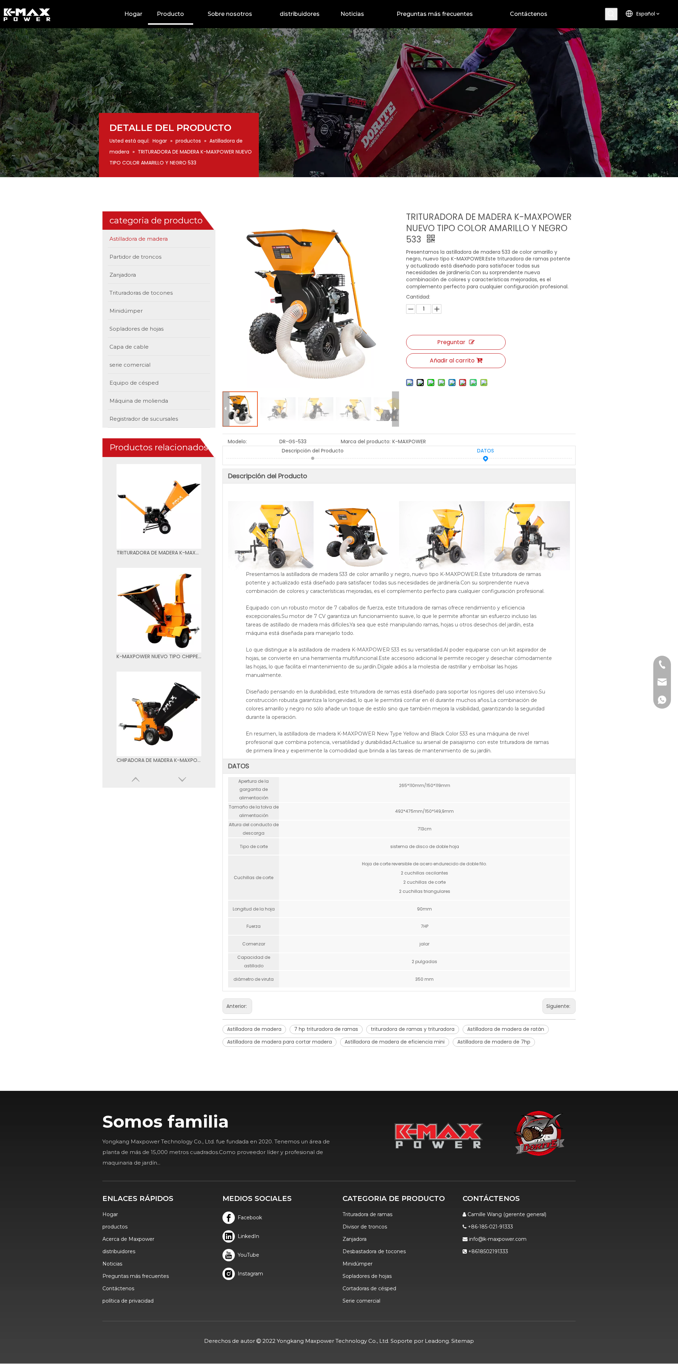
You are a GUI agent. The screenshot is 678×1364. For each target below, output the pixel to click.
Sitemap (462, 1341)
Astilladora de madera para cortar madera (279, 1041)
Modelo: (237, 441)
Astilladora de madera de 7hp (493, 1041)
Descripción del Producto (313, 450)
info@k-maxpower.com (498, 1239)
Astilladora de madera (254, 1029)
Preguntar (451, 342)
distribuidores (118, 1251)
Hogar (110, 1214)
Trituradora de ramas (367, 1214)
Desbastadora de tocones (374, 1251)
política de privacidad (128, 1301)
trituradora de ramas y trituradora (412, 1029)
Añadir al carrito (452, 360)
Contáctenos (118, 1288)
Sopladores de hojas (367, 1276)
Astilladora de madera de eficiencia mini (395, 1041)
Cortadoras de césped (369, 1288)
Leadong (437, 1341)
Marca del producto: (366, 441)
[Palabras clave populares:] (611, 14)
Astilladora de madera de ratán (505, 1029)
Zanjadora (355, 1239)
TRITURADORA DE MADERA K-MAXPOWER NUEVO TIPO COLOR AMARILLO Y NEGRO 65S (159, 552)
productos (114, 1227)
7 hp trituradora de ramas (326, 1029)
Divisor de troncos (365, 1227)
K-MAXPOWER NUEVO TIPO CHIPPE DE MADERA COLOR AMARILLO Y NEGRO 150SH (159, 656)
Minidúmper (358, 1264)
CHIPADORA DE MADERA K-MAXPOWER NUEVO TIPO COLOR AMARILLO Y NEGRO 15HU (159, 760)
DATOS (485, 450)
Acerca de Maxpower (128, 1239)
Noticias (112, 1264)
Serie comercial (361, 1301)
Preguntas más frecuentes (135, 1276)
